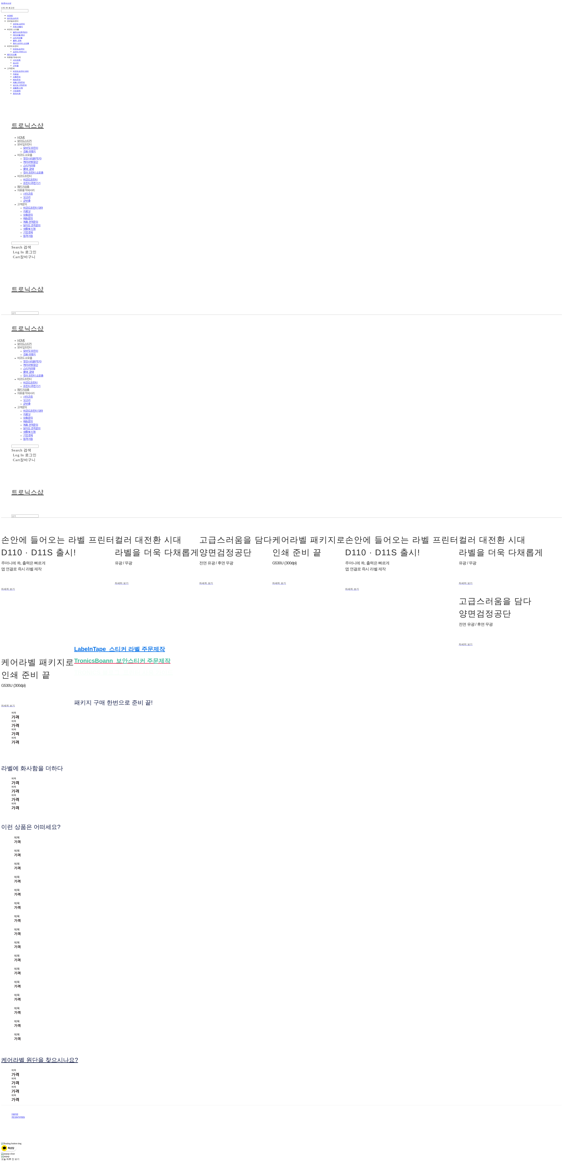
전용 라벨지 (18, 26)
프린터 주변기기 (20, 51)
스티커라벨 (17, 37)
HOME (10, 15)
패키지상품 (12, 54)
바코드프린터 (18, 49)
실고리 (16, 62)
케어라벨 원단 (19, 35)
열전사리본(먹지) (20, 32)
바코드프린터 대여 (21, 71)
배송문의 (17, 79)
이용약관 (14, 1114)
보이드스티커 (12, 18)
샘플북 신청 (18, 88)
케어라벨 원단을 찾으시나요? (39, 1060)
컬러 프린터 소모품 (21, 43)
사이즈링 (17, 60)
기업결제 (17, 90)
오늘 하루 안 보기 (10, 1159)
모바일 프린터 (19, 23)
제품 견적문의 (19, 82)
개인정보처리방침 (18, 1117)
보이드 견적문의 (20, 85)
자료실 (16, 74)
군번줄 (16, 65)
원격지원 (17, 93)
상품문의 (17, 76)
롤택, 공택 (17, 40)
